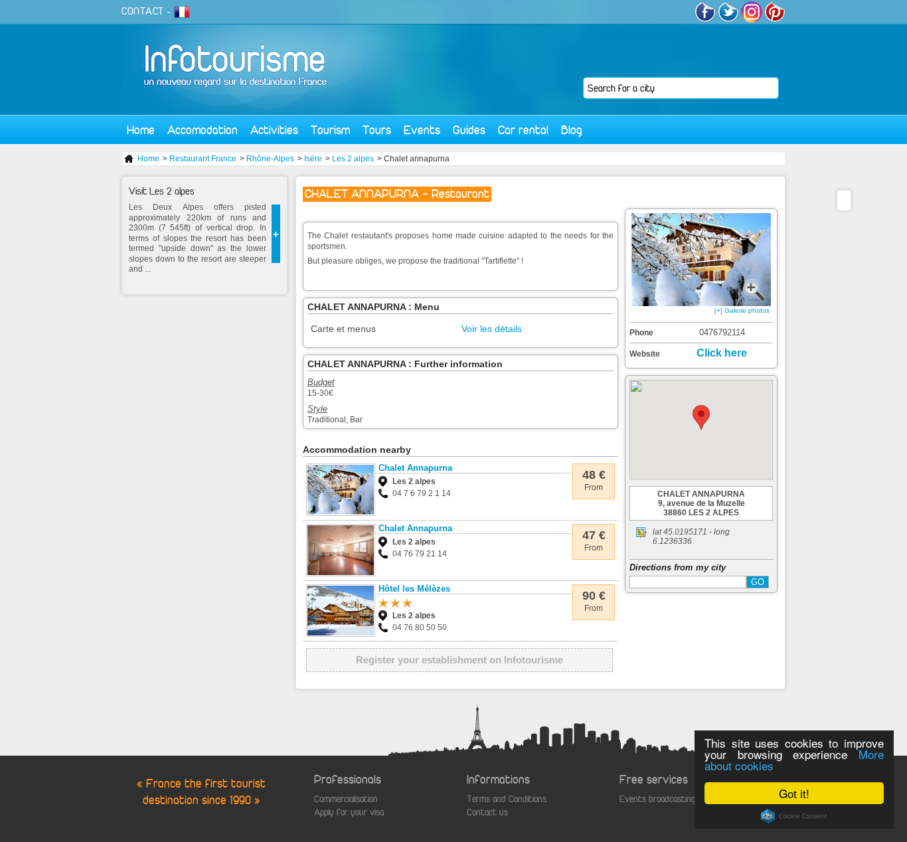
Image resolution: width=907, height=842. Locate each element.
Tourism (330, 130)
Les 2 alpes (353, 158)
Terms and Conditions (506, 799)
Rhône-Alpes (270, 158)
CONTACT (143, 11)
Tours (377, 130)
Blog (571, 130)
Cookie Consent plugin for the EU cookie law (794, 816)
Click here (722, 353)
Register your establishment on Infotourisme (459, 659)
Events (422, 130)
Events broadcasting (657, 799)
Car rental (523, 130)
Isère (313, 158)
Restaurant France (202, 158)
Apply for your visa (349, 812)
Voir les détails (491, 328)
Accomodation (202, 130)
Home (141, 130)
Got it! (794, 793)
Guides (469, 130)
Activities (274, 130)
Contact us (487, 812)
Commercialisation (346, 799)
